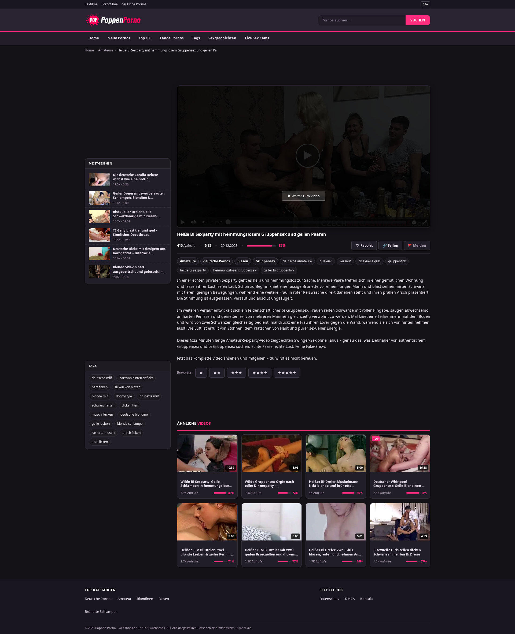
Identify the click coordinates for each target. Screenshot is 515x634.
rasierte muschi (103, 432)
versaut (345, 261)
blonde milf (100, 396)
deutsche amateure (297, 261)
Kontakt (366, 598)
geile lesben (101, 423)
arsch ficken (132, 432)
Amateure (105, 50)
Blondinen (145, 598)
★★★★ (259, 372)
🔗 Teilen (390, 245)
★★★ (236, 372)
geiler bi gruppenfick (279, 270)
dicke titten (130, 405)
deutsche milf (102, 378)
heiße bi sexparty (193, 270)
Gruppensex (265, 261)
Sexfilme (91, 4)
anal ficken (100, 441)
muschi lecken (102, 414)
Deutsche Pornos (98, 598)
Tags (196, 38)
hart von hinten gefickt (136, 378)
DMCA (350, 598)
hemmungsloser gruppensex (234, 270)
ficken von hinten (127, 387)
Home (94, 38)
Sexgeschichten (222, 38)
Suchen (417, 20)
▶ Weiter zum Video (304, 195)
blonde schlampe (130, 423)
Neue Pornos (119, 38)
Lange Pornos (171, 38)
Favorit (364, 245)
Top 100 (145, 38)
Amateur (124, 598)
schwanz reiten (103, 405)
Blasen (242, 261)
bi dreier (325, 261)
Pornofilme (109, 4)
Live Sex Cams (257, 38)
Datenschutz (329, 598)
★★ (217, 372)
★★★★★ (287, 372)
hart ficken (100, 387)
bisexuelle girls (369, 261)
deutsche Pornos (134, 4)
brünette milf (149, 396)
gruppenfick (397, 261)
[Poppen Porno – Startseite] (113, 20)
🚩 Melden (417, 245)
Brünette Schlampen (101, 611)
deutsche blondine (134, 414)
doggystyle (124, 396)
